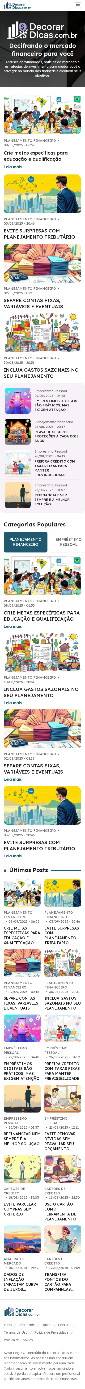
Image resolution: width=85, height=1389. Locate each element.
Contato (64, 1324)
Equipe (46, 1324)
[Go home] (19, 5)
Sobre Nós (26, 1324)
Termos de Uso (16, 1332)
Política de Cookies (18, 1340)
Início (8, 1324)
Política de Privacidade (51, 1332)
